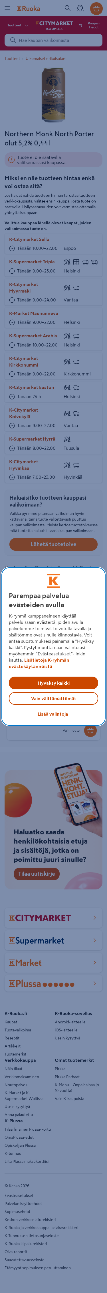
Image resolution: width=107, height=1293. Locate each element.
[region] (53, 646)
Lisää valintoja (53, 714)
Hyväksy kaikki (54, 683)
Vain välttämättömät (53, 698)
